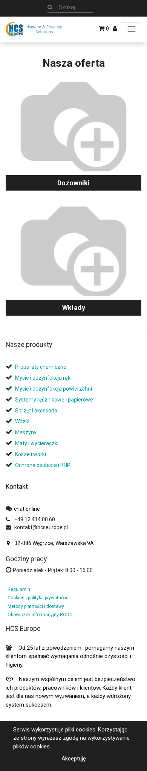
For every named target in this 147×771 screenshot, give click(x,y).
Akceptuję (73, 758)
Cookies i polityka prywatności (39, 597)
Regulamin (19, 589)
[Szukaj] (49, 7)
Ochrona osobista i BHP (42, 465)
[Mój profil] (115, 28)
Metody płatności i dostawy (36, 606)
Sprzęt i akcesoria (36, 411)
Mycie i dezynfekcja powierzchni (53, 389)
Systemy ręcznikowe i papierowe (54, 400)
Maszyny (26, 432)
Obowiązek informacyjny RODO (40, 614)
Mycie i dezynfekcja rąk (42, 378)
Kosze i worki (30, 454)
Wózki (22, 421)
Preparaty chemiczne (41, 367)
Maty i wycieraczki (36, 443)
